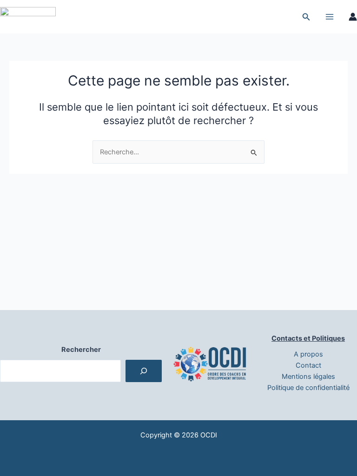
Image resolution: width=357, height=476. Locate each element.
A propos (308, 354)
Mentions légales (308, 376)
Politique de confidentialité (308, 387)
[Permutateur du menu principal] (329, 16)
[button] (306, 17)
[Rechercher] (144, 371)
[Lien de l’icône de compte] (353, 17)
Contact (308, 365)
